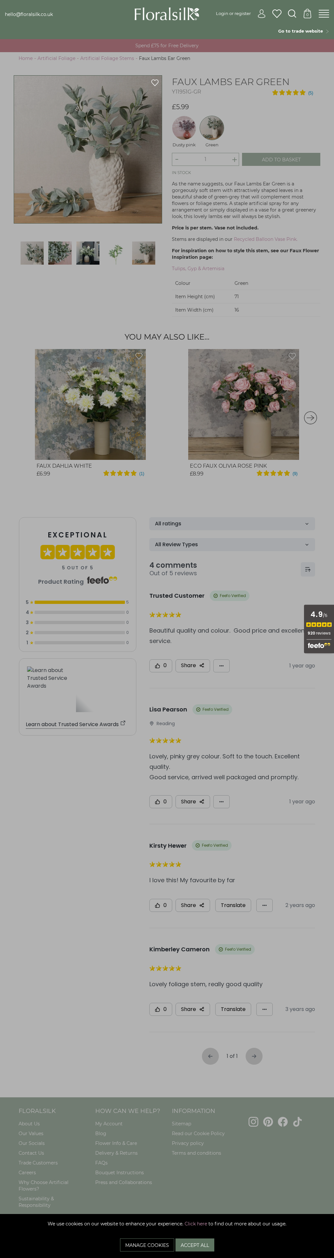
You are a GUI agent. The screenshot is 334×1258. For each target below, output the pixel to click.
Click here (196, 1224)
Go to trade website (302, 31)
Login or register (233, 13)
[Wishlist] (276, 14)
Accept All (195, 1245)
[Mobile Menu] (324, 14)
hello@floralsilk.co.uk (29, 14)
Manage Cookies (147, 1245)
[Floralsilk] (167, 13)
